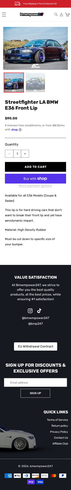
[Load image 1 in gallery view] (14, 82)
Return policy (59, 425)
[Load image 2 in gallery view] (35, 82)
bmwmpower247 (41, 466)
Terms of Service (57, 420)
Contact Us (61, 437)
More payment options (35, 185)
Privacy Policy (59, 432)
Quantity (11, 144)
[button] (4, 14)
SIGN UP (35, 393)
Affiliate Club (60, 443)
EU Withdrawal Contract (35, 346)
